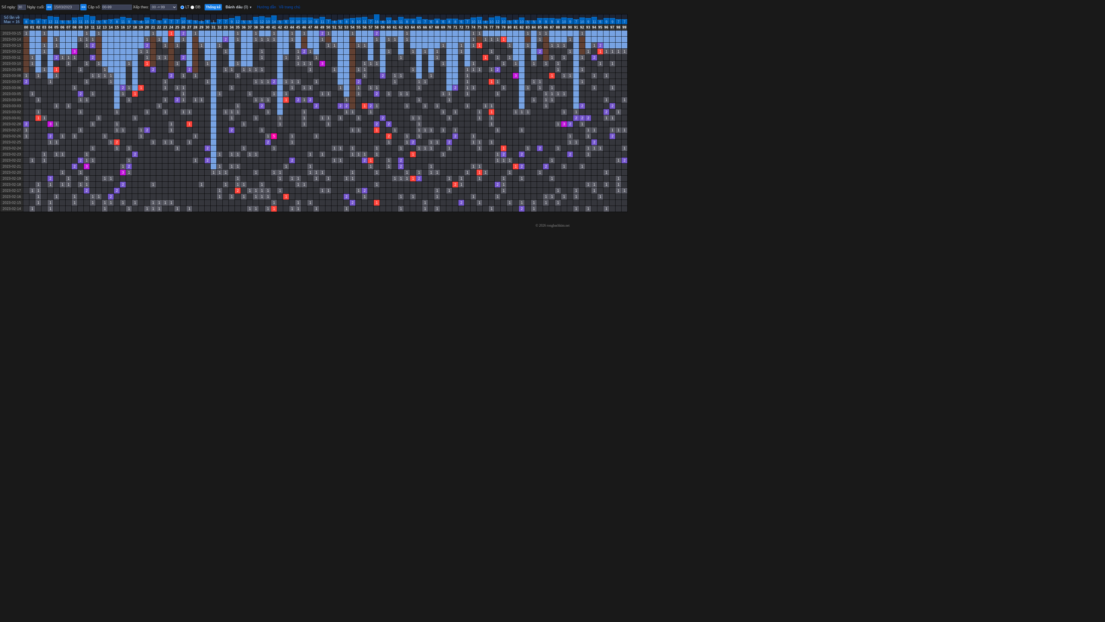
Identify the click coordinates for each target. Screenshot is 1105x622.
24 (171, 27)
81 (516, 27)
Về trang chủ (289, 7)
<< (49, 7)
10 (75, 22)
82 (522, 27)
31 (214, 27)
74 (473, 27)
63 (407, 27)
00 (26, 27)
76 (485, 27)
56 (365, 27)
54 (352, 27)
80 (510, 27)
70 (449, 27)
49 (322, 27)
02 (38, 27)
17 (129, 27)
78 (498, 27)
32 (220, 27)
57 (371, 27)
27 (189, 27)
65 (419, 27)
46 (304, 27)
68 (437, 27)
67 (431, 27)
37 (250, 27)
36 (244, 27)
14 (274, 22)
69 (443, 27)
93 (588, 27)
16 (377, 22)
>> (83, 7)
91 (576, 27)
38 (256, 27)
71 (455, 27)
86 (546, 27)
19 (141, 27)
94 (594, 27)
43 (286, 27)
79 (504, 27)
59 (383, 27)
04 (50, 27)
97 (612, 27)
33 (226, 27)
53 (346, 27)
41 (274, 27)
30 (207, 27)
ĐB (197, 7)
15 (87, 22)
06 (62, 27)
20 (147, 27)
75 (479, 27)
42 (280, 27)
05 (56, 27)
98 (618, 27)
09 (81, 27)
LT (186, 7)
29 (201, 27)
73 (467, 27)
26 (183, 27)
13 (105, 27)
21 (153, 27)
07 (68, 27)
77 (491, 27)
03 (44, 27)
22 (159, 27)
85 (540, 27)
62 (401, 27)
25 (177, 27)
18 (135, 27)
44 (292, 27)
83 (528, 27)
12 (50, 22)
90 (570, 27)
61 (395, 27)
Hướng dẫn (266, 7)
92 (582, 27)
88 (558, 27)
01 (32, 27)
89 (564, 27)
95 (600, 27)
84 (534, 27)
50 (328, 27)
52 (340, 27)
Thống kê (213, 7)
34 (232, 27)
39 (262, 27)
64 (413, 27)
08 (75, 27)
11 (56, 22)
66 (425, 27)
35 (238, 27)
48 (316, 27)
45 (298, 27)
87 (552, 27)
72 (461, 27)
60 (389, 27)
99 (624, 27)
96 (606, 27)
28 (195, 27)
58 (377, 27)
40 (268, 27)
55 (359, 27)
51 (334, 27)
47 (310, 27)
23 (165, 27)
